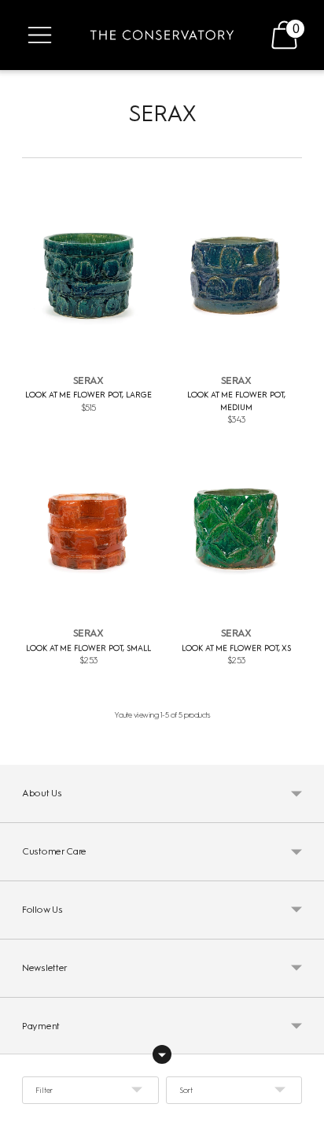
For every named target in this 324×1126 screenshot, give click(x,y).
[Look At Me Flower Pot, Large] (88, 277)
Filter (44, 1090)
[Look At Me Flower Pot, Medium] (236, 277)
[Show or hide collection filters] (162, 1054)
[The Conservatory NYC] (162, 35)
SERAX (88, 380)
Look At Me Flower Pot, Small (88, 648)
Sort (186, 1090)
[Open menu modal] (39, 35)
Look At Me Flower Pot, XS (236, 648)
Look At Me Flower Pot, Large (88, 394)
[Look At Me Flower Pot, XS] (236, 530)
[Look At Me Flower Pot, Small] (88, 530)
